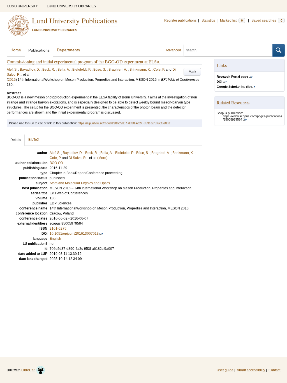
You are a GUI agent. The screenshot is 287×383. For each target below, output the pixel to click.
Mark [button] (192, 72)
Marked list (231, 20)
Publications (39, 50)
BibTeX (33, 140)
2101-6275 (58, 228)
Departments (68, 50)
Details (15, 140)
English (55, 239)
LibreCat (28, 370)
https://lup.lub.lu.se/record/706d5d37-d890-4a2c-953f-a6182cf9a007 (124, 123)
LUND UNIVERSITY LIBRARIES (71, 6)
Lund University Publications (74, 20)
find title (234, 86)
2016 (12, 80)
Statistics (208, 20)
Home (15, 50)
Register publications (180, 20)
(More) (102, 158)
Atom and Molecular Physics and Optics (80, 183)
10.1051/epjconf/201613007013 (74, 234)
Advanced (173, 50)
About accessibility (251, 370)
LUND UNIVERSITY (22, 6)
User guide (225, 370)
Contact (274, 370)
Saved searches (266, 20)
